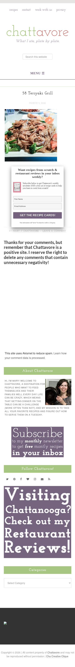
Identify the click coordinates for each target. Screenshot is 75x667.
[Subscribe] (49, 479)
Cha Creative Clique (57, 656)
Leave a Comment (54, 231)
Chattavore (37, 23)
